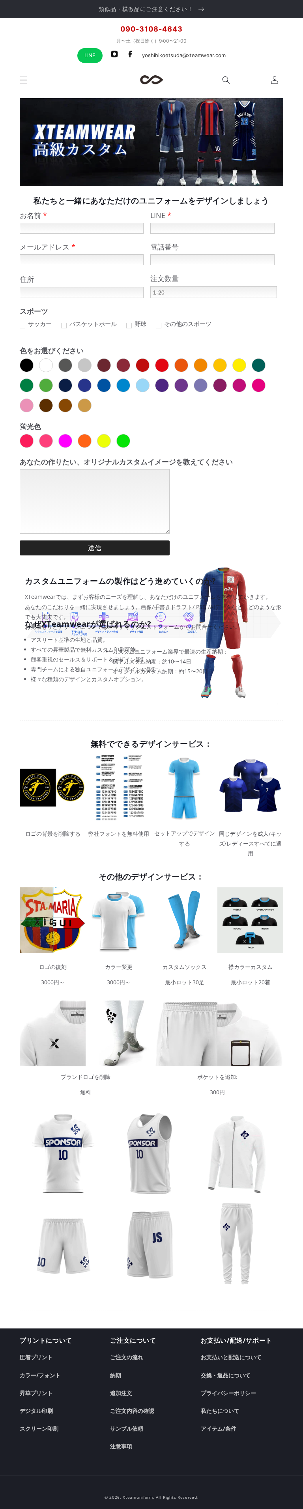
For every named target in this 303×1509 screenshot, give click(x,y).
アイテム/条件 (218, 1428)
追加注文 (121, 1393)
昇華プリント (36, 1393)
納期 (115, 1375)
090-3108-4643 (151, 29)
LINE (89, 55)
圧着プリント (36, 1357)
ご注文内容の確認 (132, 1410)
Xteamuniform (138, 1497)
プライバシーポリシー (228, 1393)
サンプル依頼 (126, 1428)
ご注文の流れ (126, 1357)
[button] (23, 80)
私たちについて (220, 1410)
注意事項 (121, 1446)
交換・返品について (226, 1375)
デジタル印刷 (36, 1410)
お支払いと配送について (231, 1357)
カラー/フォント (40, 1375)
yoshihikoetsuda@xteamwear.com (184, 55)
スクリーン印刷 (39, 1428)
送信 (94, 548)
